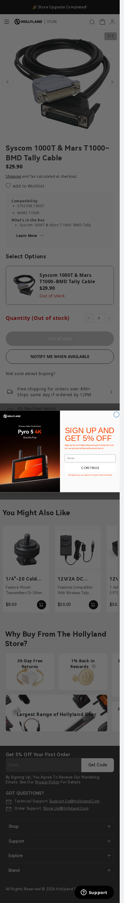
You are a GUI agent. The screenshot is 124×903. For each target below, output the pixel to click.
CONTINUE (90, 468)
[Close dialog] (116, 414)
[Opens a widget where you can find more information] (94, 893)
